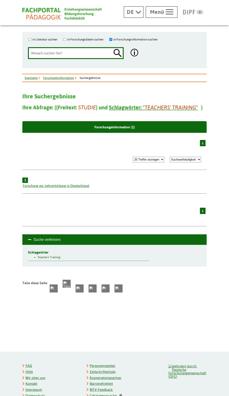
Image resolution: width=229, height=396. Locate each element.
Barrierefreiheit (101, 383)
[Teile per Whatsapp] (80, 288)
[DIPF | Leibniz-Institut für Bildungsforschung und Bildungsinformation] (193, 12)
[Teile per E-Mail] (106, 288)
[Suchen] (117, 53)
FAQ (28, 366)
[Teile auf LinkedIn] (93, 288)
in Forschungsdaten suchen (85, 39)
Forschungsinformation (58, 78)
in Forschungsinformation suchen (135, 39)
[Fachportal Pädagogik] (62, 14)
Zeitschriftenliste (102, 372)
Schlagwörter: (153, 107)
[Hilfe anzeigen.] (134, 53)
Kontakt (31, 383)
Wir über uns (35, 378)
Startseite (31, 78)
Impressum (33, 390)
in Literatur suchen (44, 39)
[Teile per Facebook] (54, 288)
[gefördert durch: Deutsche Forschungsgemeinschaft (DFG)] (187, 371)
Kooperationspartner (105, 378)
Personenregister (102, 366)
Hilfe (29, 372)
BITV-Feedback (101, 390)
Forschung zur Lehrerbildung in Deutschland (56, 186)
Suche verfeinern (47, 239)
